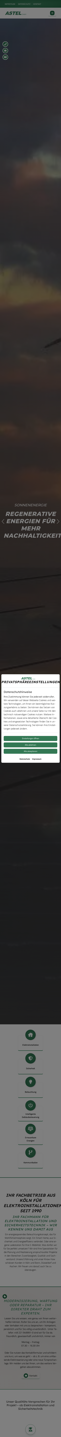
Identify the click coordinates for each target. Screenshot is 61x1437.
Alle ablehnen (30, 744)
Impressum (36, 758)
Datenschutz (25, 758)
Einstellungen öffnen (30, 738)
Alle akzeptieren (30, 751)
